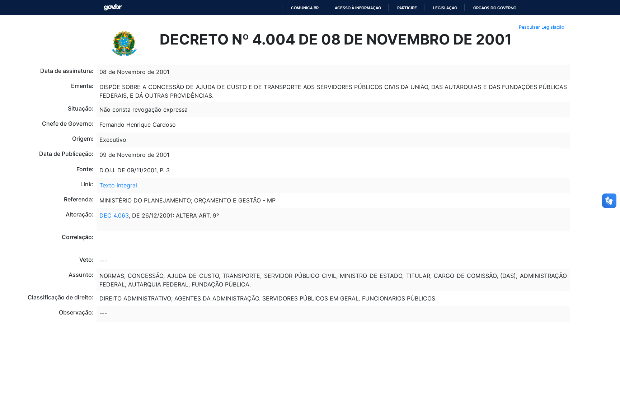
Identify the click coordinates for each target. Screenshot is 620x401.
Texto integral (118, 185)
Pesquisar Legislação (541, 27)
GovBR (113, 7)
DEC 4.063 (114, 215)
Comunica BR (305, 7)
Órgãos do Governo (494, 7)
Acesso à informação (358, 7)
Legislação (445, 7)
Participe (407, 7)
